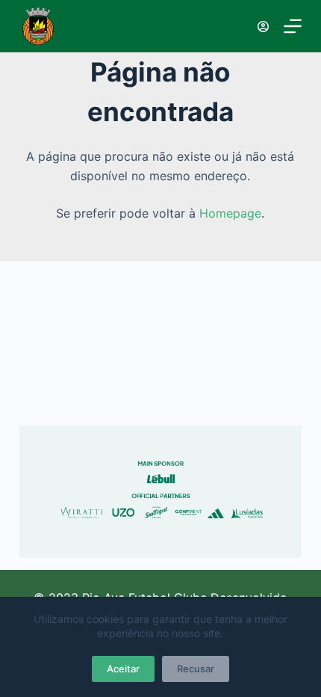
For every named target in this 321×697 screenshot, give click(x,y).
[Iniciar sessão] (263, 26)
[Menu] (293, 26)
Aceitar (123, 669)
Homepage (230, 213)
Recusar (195, 669)
